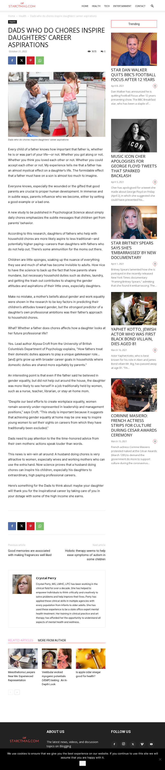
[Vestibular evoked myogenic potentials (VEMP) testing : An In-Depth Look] (56, 658)
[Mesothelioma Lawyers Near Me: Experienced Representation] (23, 658)
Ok (82, 763)
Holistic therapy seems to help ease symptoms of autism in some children (85, 555)
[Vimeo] (142, 744)
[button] (152, 6)
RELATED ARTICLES (20, 640)
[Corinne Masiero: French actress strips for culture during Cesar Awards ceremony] (134, 394)
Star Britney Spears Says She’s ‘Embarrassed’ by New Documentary (133, 250)
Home (85, 5)
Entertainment (122, 5)
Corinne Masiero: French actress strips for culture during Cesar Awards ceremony (134, 425)
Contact (140, 5)
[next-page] (17, 692)
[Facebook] (12, 60)
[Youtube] (151, 744)
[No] (160, 759)
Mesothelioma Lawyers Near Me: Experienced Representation (21, 676)
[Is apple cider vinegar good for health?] (90, 658)
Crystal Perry (46, 578)
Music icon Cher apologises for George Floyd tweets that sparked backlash (134, 166)
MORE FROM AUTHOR (52, 640)
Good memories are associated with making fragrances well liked (30, 553)
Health (96, 5)
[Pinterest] (31, 60)
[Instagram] (123, 744)
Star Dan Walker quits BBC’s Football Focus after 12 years (133, 74)
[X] (21, 60)
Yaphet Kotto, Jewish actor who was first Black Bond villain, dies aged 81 (133, 336)
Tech (107, 5)
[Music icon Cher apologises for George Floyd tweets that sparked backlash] (134, 135)
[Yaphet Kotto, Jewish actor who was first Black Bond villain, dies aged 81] (134, 308)
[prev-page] (10, 692)
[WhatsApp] (40, 60)
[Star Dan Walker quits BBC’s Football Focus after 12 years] (134, 49)
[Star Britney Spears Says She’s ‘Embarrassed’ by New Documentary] (134, 222)
